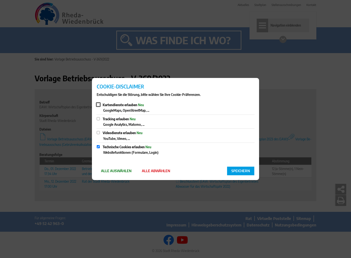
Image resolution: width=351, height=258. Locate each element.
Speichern (240, 171)
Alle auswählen (116, 171)
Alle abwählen (156, 171)
